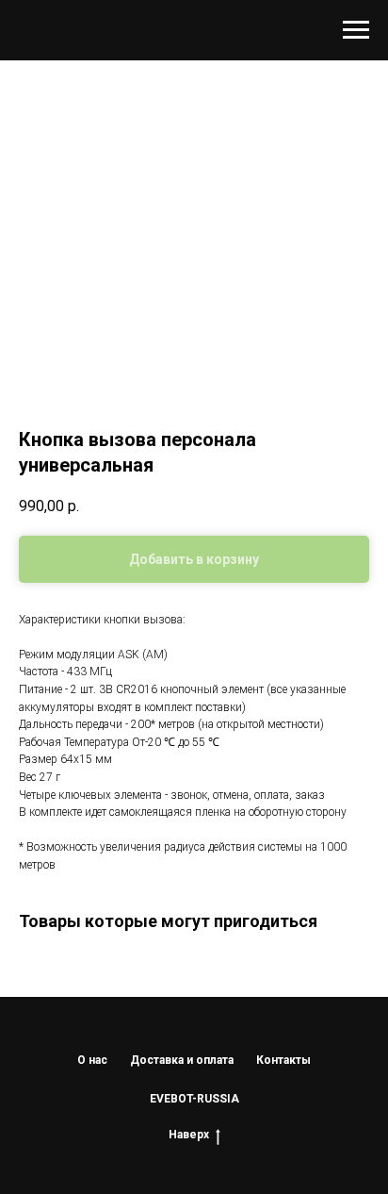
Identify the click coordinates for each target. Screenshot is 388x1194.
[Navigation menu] (356, 30)
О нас (92, 1060)
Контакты (283, 1060)
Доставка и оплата (182, 1060)
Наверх (189, 1134)
